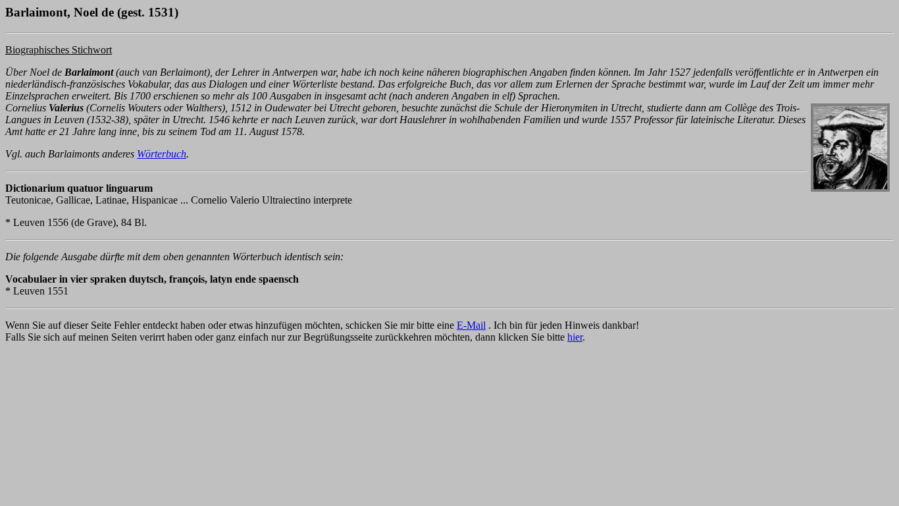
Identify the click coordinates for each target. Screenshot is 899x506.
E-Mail (471, 325)
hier (574, 337)
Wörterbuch (161, 153)
